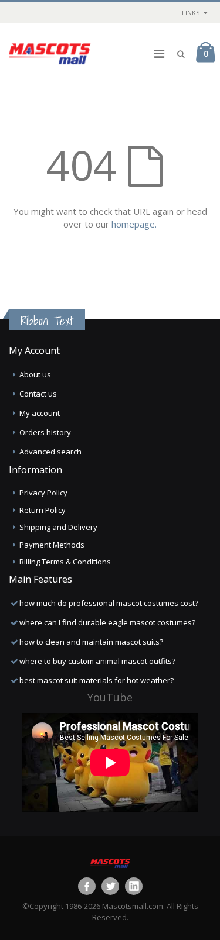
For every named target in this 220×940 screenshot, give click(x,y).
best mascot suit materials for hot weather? (96, 680)
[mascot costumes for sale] (50, 53)
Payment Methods (51, 544)
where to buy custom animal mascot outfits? (97, 661)
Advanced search (50, 451)
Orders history (45, 432)
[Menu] (159, 53)
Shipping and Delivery (58, 527)
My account (39, 413)
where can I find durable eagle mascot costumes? (107, 622)
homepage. (134, 224)
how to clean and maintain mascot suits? (91, 641)
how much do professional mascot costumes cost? (108, 603)
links (190, 12)
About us (35, 374)
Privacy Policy (43, 492)
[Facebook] (87, 886)
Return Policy (42, 510)
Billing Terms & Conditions (65, 561)
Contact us (38, 393)
